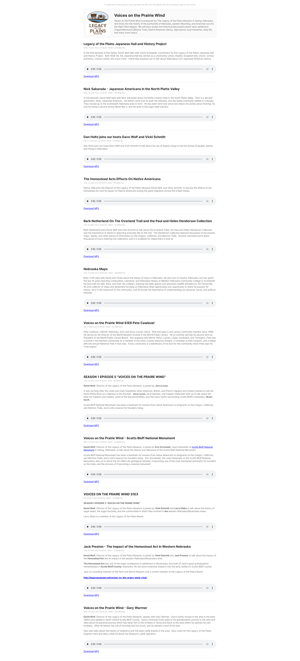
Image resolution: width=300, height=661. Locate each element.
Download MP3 (91, 76)
